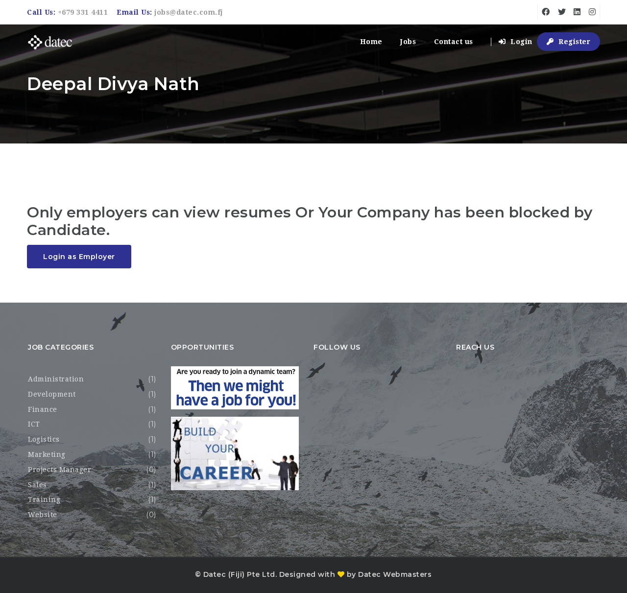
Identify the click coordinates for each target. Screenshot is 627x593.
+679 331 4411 (83, 12)
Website (42, 515)
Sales (37, 485)
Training (44, 499)
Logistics (44, 439)
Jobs (408, 42)
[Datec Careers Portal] (50, 41)
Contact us (453, 42)
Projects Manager (59, 470)
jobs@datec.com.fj (188, 12)
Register (573, 42)
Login (520, 42)
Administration (56, 379)
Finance (42, 409)
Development (52, 394)
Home (371, 42)
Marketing (47, 454)
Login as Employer (79, 256)
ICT (34, 424)
